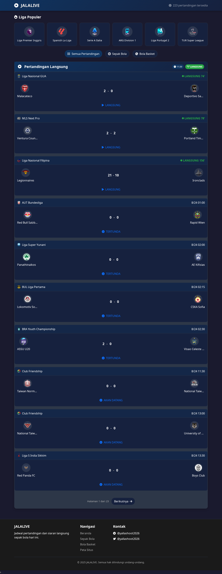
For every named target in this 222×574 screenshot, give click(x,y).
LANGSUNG (112, 105)
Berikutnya (121, 501)
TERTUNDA (112, 231)
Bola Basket (147, 54)
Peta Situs (86, 550)
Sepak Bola (119, 54)
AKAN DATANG (113, 400)
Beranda (85, 533)
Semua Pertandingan (85, 54)
